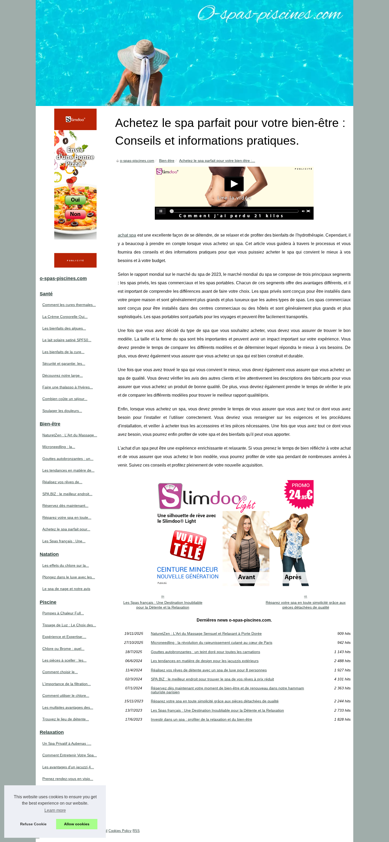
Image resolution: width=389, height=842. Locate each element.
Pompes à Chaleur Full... (63, 613)
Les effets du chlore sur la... (65, 565)
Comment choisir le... (60, 672)
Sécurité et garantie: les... (63, 363)
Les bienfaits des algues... (64, 328)
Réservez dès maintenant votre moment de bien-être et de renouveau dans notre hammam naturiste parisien (227, 690)
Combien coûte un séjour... (64, 399)
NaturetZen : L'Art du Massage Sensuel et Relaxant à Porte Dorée (206, 633)
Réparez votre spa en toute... (66, 517)
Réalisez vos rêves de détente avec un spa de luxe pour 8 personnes (209, 670)
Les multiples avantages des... (67, 707)
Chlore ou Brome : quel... (63, 648)
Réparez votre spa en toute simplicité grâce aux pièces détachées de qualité (306, 605)
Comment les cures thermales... (69, 305)
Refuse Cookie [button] (33, 824)
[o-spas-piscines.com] (194, 53)
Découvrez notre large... (62, 375)
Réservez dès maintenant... (65, 505)
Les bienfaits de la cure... (63, 352)
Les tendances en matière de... (68, 470)
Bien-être (166, 160)
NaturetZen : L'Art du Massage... (69, 435)
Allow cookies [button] (76, 824)
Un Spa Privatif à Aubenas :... (66, 743)
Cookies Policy (120, 831)
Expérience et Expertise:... (64, 637)
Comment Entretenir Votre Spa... (69, 755)
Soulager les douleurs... (62, 411)
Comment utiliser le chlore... (65, 695)
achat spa (127, 235)
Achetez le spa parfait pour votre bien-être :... (217, 160)
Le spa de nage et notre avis (66, 589)
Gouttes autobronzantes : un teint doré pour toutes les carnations (205, 652)
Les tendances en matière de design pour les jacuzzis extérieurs (205, 661)
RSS (136, 831)
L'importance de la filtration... (66, 684)
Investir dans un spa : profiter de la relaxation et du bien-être (201, 719)
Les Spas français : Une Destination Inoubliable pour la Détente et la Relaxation (162, 605)
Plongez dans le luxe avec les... (68, 577)
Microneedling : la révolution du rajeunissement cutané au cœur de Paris (211, 642)
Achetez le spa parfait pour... (66, 529)
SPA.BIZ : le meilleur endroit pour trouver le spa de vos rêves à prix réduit (212, 679)
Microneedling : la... (58, 447)
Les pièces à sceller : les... (64, 660)
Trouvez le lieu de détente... (65, 719)
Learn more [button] (55, 810)
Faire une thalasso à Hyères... (67, 387)
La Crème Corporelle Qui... (65, 316)
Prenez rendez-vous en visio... (67, 779)
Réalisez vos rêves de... (62, 482)
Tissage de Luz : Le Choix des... (69, 625)
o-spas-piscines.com (137, 160)
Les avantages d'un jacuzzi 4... (68, 767)
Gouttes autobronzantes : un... (67, 459)
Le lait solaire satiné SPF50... (66, 340)
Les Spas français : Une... (63, 541)
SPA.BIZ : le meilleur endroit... (67, 494)
